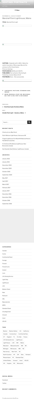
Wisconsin (20, 363)
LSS (3, 286)
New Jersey (6, 351)
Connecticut (12, 334)
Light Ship (5, 279)
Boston (5, 331)
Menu (17, 10)
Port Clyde (11, 95)
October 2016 (6, 200)
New (3, 292)
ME (21, 94)
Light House (6, 343)
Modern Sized (6, 289)
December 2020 (7, 165)
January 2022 (6, 158)
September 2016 (7, 203)
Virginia (9, 363)
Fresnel (4, 263)
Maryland (5, 345)
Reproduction (6, 302)
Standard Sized (25, 90)
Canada (4, 250)
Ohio (22, 354)
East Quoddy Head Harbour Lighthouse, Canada (15, 149)
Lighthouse (8, 90)
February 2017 (6, 187)
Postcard (16, 90)
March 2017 (5, 184)
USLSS (4, 321)
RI (13, 357)
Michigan (5, 348)
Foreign (4, 260)
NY (14, 354)
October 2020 (6, 171)
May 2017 (5, 178)
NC (23, 348)
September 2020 (7, 175)
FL (14, 337)
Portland (28, 354)
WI (14, 363)
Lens (3, 273)
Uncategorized (6, 311)
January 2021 (6, 162)
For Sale (19, 337)
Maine (6, 94)
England (9, 337)
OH (18, 354)
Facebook (5, 380)
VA (4, 363)
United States (7, 360)
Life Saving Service (7, 276)
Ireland (4, 270)
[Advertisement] (17, 226)
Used (3, 318)
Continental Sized (7, 257)
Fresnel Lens (6, 267)
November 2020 (7, 168)
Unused (7, 92)
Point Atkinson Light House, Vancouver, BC (14, 135)
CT (4, 337)
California (26, 331)
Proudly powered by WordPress (10, 398)
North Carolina (7, 354)
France (25, 337)
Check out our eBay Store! (9, 132)
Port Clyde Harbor (21, 95)
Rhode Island (6, 357)
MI (25, 345)
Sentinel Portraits (14, 2)
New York (14, 351)
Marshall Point (14, 94)
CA (20, 331)
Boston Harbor (13, 331)
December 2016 (6, 194)
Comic (4, 254)
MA (17, 343)
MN (19, 348)
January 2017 (6, 191)
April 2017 (5, 181)
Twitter (4, 383)
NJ (19, 351)
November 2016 (6, 197)
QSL (3, 299)
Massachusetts (15, 345)
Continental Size (23, 334)
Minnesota (13, 348)
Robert (18, 16)
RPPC (4, 305)
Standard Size (19, 357)
